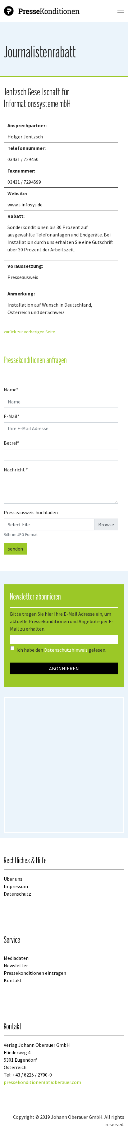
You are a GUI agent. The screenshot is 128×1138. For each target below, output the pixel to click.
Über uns (13, 879)
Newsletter (16, 965)
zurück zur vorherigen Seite (29, 332)
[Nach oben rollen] (114, 1124)
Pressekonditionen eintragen (35, 973)
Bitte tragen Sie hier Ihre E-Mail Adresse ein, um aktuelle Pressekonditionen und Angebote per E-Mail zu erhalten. (61, 621)
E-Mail (12, 416)
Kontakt (13, 980)
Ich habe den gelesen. (61, 650)
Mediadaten (16, 958)
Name (11, 389)
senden (15, 549)
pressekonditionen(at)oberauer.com (42, 1082)
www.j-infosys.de (25, 204)
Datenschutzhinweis (66, 650)
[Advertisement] (64, 765)
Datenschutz (17, 894)
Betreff (11, 443)
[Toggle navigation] (120, 11)
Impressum (16, 886)
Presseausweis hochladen (31, 512)
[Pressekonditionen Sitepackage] (42, 11)
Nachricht (16, 469)
